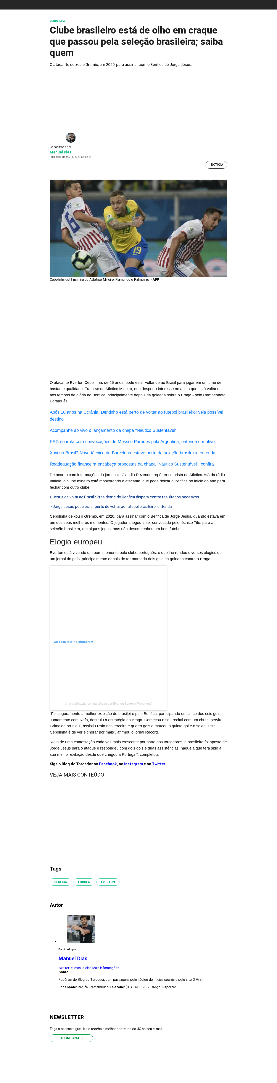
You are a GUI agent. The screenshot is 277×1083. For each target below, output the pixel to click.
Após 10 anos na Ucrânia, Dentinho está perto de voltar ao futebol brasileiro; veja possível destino (136, 415)
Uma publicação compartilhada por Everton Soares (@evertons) (108, 703)
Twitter (158, 764)
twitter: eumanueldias (74, 968)
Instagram (133, 764)
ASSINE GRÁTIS (71, 1038)
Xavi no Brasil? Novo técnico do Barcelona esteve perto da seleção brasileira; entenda (132, 452)
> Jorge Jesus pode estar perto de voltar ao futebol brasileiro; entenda (111, 506)
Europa (84, 882)
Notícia (217, 164)
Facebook (108, 764)
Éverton (108, 882)
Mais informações (105, 968)
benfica (60, 882)
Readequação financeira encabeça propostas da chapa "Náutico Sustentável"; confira (132, 464)
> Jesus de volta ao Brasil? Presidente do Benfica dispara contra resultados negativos (125, 497)
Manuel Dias (60, 152)
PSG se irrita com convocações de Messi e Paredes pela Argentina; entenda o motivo (132, 441)
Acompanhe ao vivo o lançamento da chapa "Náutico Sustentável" (113, 430)
